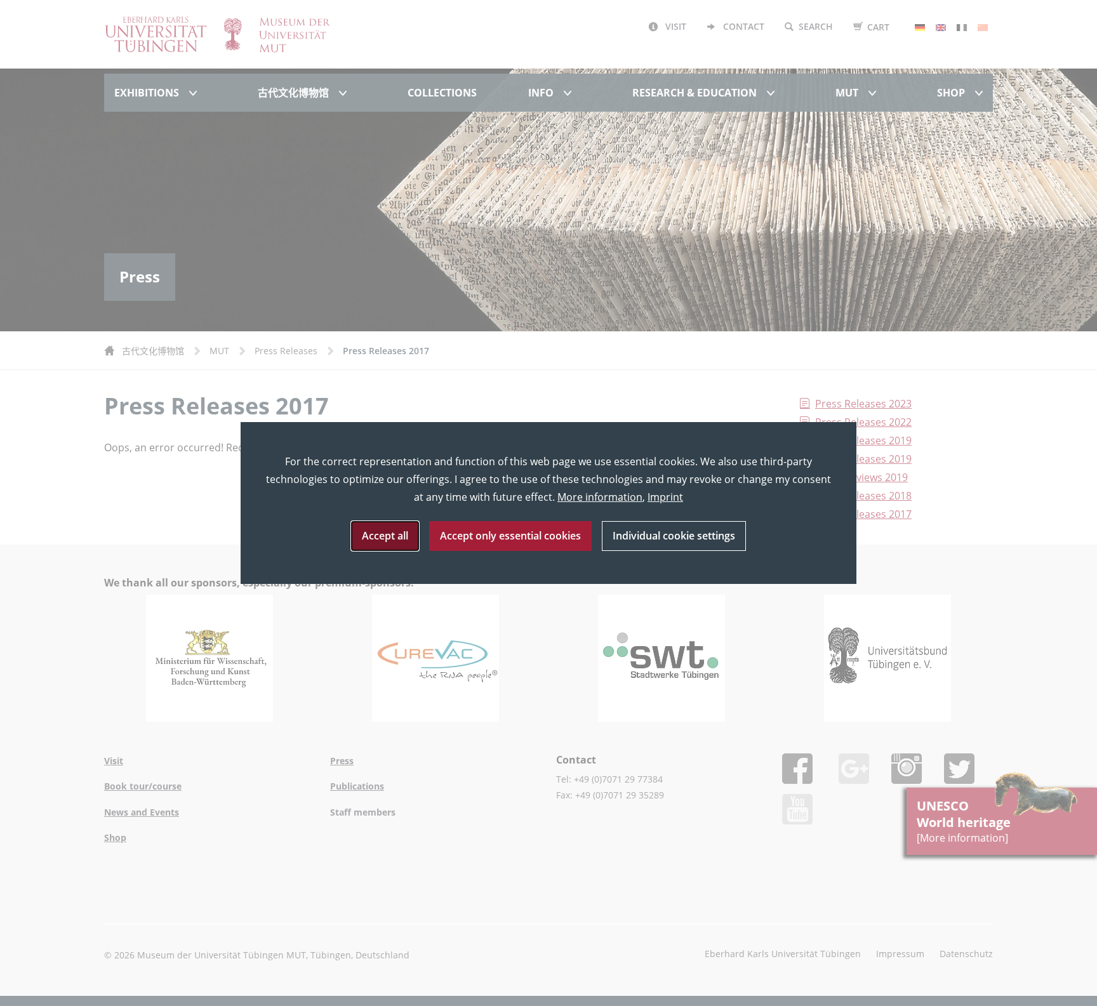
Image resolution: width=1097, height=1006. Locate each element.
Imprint (665, 497)
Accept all (385, 536)
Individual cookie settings (674, 536)
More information (599, 497)
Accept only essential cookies (510, 536)
